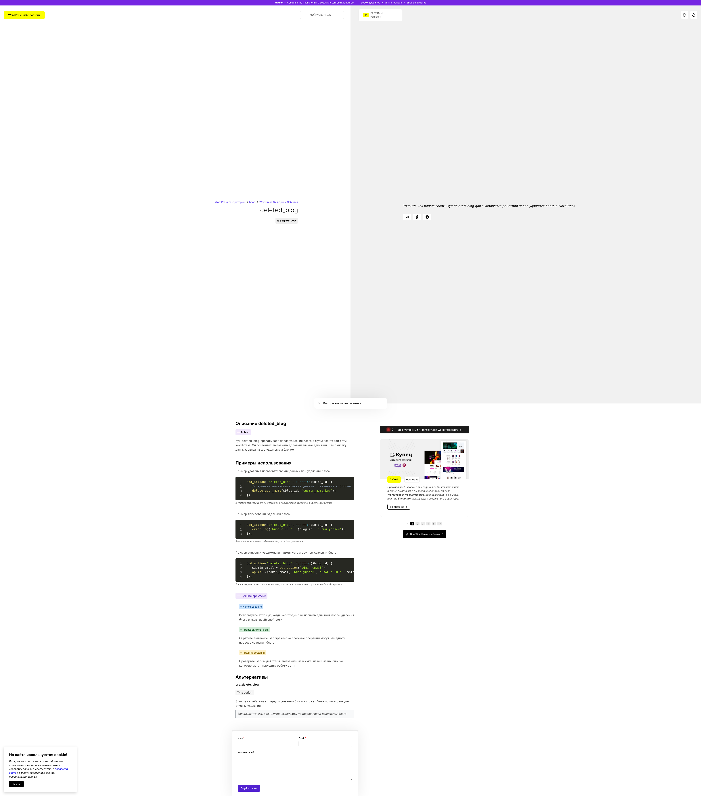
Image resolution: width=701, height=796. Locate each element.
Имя (241, 738)
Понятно (16, 784)
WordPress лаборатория (230, 202)
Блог (252, 202)
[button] (407, 217)
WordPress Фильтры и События (278, 202)
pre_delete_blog (247, 684)
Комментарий (246, 752)
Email (302, 738)
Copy (350, 480)
